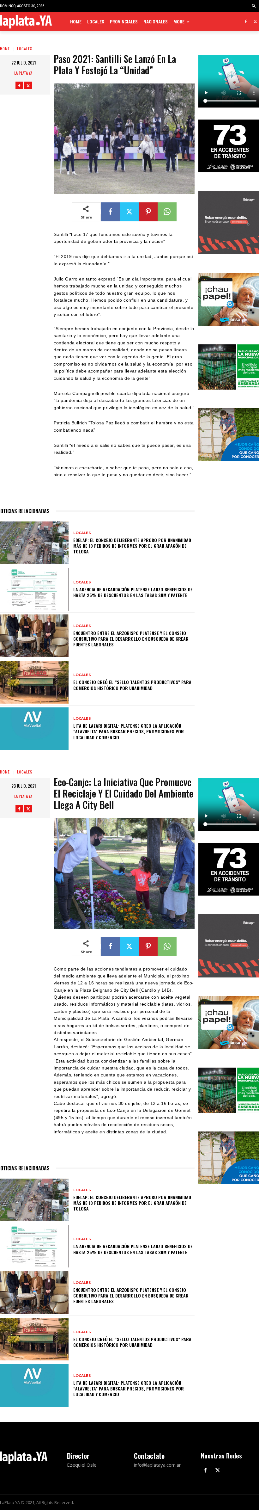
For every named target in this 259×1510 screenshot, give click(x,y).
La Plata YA (23, 73)
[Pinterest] (148, 211)
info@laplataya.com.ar (157, 1465)
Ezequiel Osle (82, 1465)
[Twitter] (255, 22)
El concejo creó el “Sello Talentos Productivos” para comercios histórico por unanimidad (132, 685)
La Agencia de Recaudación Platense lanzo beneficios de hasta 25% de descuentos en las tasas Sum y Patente (133, 592)
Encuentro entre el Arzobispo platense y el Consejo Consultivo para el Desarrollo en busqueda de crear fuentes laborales (131, 639)
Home (5, 48)
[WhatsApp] (167, 211)
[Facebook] (245, 22)
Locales (25, 48)
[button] (254, 6)
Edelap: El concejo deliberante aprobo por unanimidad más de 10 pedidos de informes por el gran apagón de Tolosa (132, 546)
